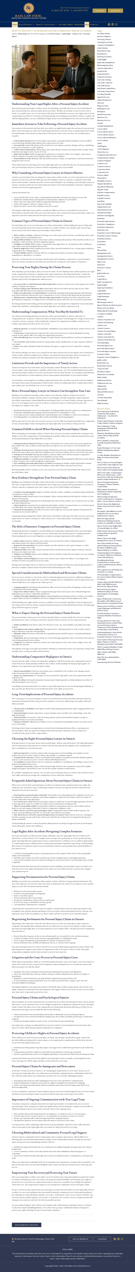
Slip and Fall (102, 389)
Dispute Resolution (104, 184)
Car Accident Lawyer (105, 132)
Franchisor (101, 244)
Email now (99, 11)
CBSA (99, 143)
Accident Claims (53, 34)
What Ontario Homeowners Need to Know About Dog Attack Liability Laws (110, 533)
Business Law (102, 117)
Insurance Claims (104, 268)
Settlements (101, 386)
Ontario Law (77, 34)
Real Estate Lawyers (104, 366)
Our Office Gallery (66, 24)
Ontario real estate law (105, 337)
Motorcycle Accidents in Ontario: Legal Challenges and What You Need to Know (110, 608)
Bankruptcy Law (103, 109)
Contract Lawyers (104, 166)
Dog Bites (101, 201)
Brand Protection (104, 114)
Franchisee (101, 242)
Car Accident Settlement (106, 138)
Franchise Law (102, 230)
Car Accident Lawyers (105, 135)
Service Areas (49, 24)
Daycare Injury (103, 175)
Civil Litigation (103, 149)
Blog (87, 24)
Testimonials (79, 24)
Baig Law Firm (102, 106)
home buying (102, 48)
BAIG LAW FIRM (66, 1266)
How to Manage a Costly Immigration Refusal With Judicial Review (107, 428)
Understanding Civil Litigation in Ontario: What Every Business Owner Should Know (109, 555)
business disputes (104, 36)
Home (14, 24)
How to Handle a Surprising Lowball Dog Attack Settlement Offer (108, 443)
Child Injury (102, 146)
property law (102, 71)
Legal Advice (102, 279)
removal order (103, 369)
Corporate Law (103, 172)
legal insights (102, 285)
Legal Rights (66, 34)
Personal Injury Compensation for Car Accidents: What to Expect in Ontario (110, 577)
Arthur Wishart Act (104, 100)
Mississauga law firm (105, 65)
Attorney (100, 103)
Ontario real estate (104, 334)
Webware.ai (86, 1266)
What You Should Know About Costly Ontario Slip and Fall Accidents (108, 436)
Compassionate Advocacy (107, 155)
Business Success (103, 120)
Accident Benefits (104, 94)
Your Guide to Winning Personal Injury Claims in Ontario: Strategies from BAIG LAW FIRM (109, 642)
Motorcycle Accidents (105, 308)
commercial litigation (105, 45)
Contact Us (94, 24)
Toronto (100, 395)
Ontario (100, 317)
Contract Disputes (104, 161)
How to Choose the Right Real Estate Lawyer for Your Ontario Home (109, 506)
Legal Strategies (103, 296)
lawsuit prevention (104, 57)
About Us (39, 24)
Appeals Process (103, 97)
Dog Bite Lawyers (104, 198)
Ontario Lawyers (103, 328)
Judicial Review (103, 273)
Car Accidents (102, 140)
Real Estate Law (103, 363)
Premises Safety (103, 354)
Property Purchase (104, 77)
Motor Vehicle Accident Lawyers (109, 305)
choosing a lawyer (104, 39)
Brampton (101, 111)
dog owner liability (104, 204)
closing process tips (104, 42)
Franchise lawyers (104, 239)
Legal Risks (101, 291)
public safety (102, 360)
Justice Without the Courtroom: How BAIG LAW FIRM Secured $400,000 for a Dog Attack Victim (110, 601)
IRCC (99, 270)
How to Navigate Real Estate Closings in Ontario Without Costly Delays (108, 484)
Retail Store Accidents (105, 374)
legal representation (105, 288)
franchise (101, 218)
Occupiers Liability (104, 314)
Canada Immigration (105, 126)
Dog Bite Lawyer (103, 195)
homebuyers (102, 54)
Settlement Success (104, 383)
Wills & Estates (102, 403)
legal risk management (106, 62)
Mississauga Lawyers (105, 302)
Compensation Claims (105, 158)
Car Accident (102, 129)
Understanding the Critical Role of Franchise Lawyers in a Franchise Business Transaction (109, 635)
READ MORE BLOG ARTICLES (26, 1225)
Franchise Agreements (106, 221)
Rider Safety (102, 377)
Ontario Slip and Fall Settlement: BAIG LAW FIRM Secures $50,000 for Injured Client (109, 584)
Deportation (102, 178)
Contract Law (102, 163)
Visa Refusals (102, 400)
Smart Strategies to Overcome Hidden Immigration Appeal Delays (108, 450)
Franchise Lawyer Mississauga (108, 233)
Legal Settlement (103, 294)
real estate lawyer (103, 86)
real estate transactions (106, 91)
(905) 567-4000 (61, 10)
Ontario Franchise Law (106, 320)
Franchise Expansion (105, 227)
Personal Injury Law (105, 346)
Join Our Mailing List (80, 1239)
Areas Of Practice (25, 24)
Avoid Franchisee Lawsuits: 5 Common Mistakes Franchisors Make (109, 616)
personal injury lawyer (106, 348)
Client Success (102, 152)
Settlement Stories (104, 380)
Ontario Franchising (105, 322)
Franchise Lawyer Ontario (107, 236)
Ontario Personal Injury (106, 331)
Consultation (115, 11)
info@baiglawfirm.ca (35, 1208)
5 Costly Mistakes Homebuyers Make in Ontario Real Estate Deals (109, 457)
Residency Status (103, 372)
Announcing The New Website (109, 662)
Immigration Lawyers (105, 259)
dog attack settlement (105, 187)
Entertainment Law (104, 210)
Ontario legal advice (105, 68)
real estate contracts (104, 83)
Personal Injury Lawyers (106, 351)
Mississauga (101, 299)
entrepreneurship (104, 213)
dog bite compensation (106, 192)
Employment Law (104, 207)
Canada (100, 123)
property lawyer (103, 74)
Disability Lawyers (104, 181)
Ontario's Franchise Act (106, 340)
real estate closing (104, 80)
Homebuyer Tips (103, 51)
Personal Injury (103, 343)
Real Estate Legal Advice (106, 88)
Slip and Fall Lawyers (105, 392)
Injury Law (101, 262)
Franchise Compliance (106, 224)
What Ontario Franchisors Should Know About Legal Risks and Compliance (109, 492)
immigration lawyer (105, 256)
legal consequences (104, 282)
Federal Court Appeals (105, 215)
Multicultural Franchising (107, 311)
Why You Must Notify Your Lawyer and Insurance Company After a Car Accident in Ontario (109, 499)
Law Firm (101, 276)
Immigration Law (104, 253)
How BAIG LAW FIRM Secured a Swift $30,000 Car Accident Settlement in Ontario (109, 514)
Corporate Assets (103, 169)
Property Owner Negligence (108, 357)
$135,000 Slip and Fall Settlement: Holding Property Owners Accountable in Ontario (109, 521)
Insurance (101, 265)
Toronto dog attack (104, 398)
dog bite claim (102, 190)
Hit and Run (102, 250)
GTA (99, 247)
